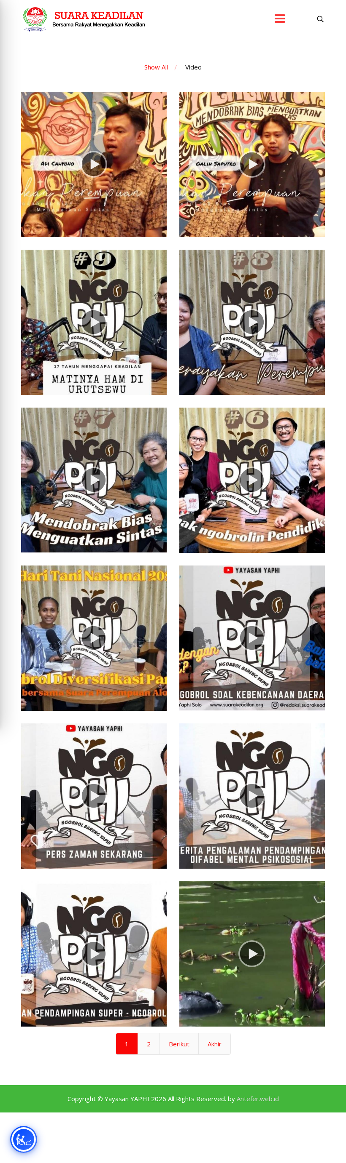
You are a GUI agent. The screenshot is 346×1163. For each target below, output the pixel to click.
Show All (156, 67)
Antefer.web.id (258, 1098)
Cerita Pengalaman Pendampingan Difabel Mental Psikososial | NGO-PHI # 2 (252, 811)
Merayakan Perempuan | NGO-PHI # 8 (252, 337)
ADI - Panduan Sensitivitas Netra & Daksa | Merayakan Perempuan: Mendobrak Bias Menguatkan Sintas (94, 180)
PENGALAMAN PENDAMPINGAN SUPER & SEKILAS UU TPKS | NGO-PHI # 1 (94, 969)
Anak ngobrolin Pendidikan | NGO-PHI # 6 (252, 495)
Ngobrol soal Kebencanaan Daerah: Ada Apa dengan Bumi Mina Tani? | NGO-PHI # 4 (252, 654)
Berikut (179, 1044)
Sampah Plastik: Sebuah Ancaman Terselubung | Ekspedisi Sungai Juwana (252, 969)
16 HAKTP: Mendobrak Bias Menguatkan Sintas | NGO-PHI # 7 (94, 496)
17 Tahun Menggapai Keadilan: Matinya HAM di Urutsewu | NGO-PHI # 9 (94, 338)
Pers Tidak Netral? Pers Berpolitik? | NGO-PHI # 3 (94, 811)
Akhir (215, 1044)
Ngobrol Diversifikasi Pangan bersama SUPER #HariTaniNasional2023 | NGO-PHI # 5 (94, 653)
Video (193, 67)
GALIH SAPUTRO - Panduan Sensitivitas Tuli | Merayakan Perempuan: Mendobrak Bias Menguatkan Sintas (252, 180)
